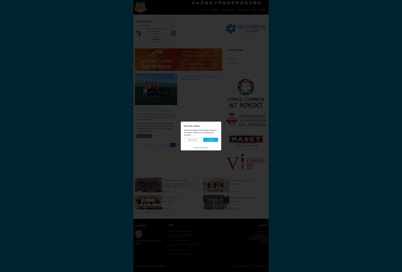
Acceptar (210, 140)
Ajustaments (192, 140)
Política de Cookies (201, 148)
